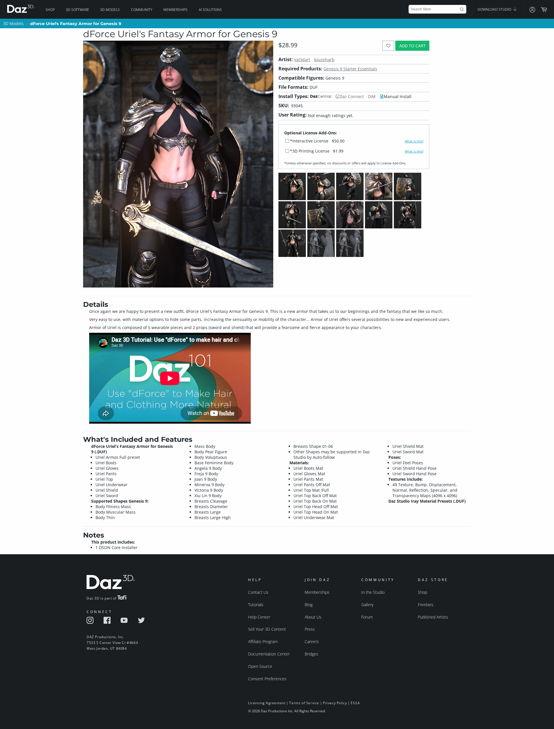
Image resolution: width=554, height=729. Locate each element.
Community (141, 9)
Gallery (367, 604)
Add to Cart (412, 45)
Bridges (311, 654)
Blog (308, 604)
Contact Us (258, 592)
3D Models (110, 9)
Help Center (259, 617)
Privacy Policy (335, 702)
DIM (372, 96)
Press (310, 629)
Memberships (175, 9)
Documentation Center (269, 654)
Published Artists (433, 617)
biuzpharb (324, 59)
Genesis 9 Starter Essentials (350, 69)
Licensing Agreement (266, 702)
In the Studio (373, 592)
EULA (355, 702)
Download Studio (495, 9)
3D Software (77, 9)
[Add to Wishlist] (388, 46)
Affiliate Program (263, 641)
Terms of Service (304, 702)
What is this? (414, 141)
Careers (312, 641)
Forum (367, 617)
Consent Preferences (267, 678)
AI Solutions (210, 9)
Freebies (425, 604)
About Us (313, 617)
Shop (50, 9)
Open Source (260, 666)
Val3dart (302, 59)
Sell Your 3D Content (267, 629)
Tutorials (255, 604)
